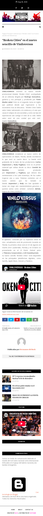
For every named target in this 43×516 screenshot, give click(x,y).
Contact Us (29, 509)
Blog (16, 513)
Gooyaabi (33, 513)
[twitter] (22, 8)
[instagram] (28, 8)
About (20, 509)
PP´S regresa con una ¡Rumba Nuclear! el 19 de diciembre (23, 377)
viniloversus (17, 34)
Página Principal (7, 34)
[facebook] (16, 8)
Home (13, 509)
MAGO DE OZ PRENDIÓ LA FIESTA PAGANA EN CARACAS (25, 396)
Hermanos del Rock (10, 49)
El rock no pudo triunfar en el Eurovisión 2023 (23, 387)
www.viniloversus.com (10, 314)
